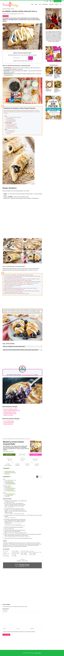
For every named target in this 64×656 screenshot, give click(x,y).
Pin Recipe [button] (23, 454)
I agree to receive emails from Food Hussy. (22, 60)
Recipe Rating (6, 608)
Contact (57, 4)
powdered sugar (11, 493)
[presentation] (49, 70)
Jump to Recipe (5, 16)
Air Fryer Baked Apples (9, 421)
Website (32, 628)
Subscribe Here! (57, 1)
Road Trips (51, 4)
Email (18, 628)
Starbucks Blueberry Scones (10, 412)
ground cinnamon (12, 490)
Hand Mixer (7, 473)
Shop (40, 4)
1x (37, 476)
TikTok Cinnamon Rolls (9, 422)
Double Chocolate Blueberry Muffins (12, 410)
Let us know (21, 565)
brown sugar (11, 489)
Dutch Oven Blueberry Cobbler (10, 409)
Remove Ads (35, 454)
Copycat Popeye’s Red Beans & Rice (48, 89)
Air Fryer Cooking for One (28, 374)
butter (9, 487)
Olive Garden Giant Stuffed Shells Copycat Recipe (57, 76)
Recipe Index (45, 4)
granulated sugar (11, 482)
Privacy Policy (38, 652)
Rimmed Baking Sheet (9, 471)
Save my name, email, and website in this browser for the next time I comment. (19, 631)
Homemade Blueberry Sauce (10, 413)
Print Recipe (9, 454)
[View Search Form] (60, 4)
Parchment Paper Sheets (10, 472)
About (36, 4)
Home (32, 4)
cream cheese (10, 481)
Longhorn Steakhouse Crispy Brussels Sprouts (57, 90)
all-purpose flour (11, 488)
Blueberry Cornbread (8, 415)
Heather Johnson (7, 13)
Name (4, 628)
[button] (20, 13)
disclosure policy (27, 438)
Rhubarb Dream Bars (8, 424)
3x (40, 476)
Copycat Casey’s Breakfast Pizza (49, 75)
